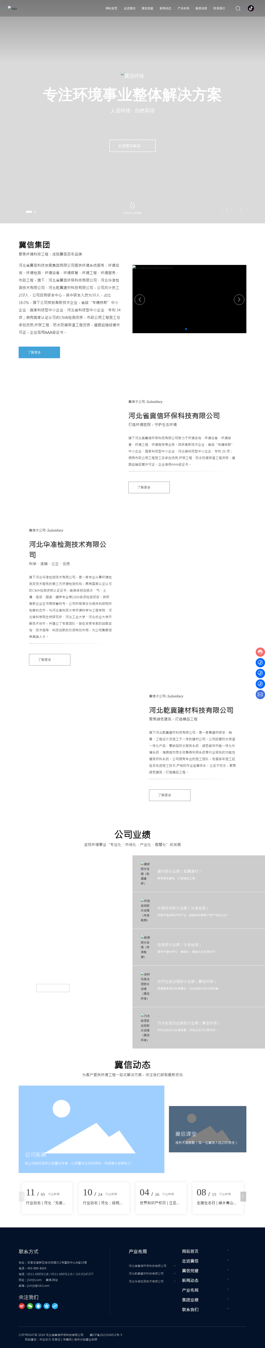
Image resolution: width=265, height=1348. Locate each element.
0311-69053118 (37, 1274)
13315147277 (84, 1274)
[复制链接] (56, 1306)
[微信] (31, 1306)
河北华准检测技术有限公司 (146, 1281)
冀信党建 (190, 1270)
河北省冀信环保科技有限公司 (147, 1266)
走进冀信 (190, 1261)
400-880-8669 (36, 1268)
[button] (29, 212)
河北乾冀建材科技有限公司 (146, 1273)
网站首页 (190, 1251)
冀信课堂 (186, 1134)
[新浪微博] (23, 1306)
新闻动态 (190, 1280)
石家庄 (56, 1339)
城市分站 (80, 1339)
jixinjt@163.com (38, 1286)
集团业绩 (190, 1300)
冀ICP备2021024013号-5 (106, 1335)
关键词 (67, 1339)
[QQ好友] (39, 1306)
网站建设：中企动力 (38, 1339)
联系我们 (190, 1309)
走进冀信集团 (129, 145)
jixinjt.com (34, 1280)
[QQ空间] (47, 1306)
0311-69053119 (61, 1274)
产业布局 (190, 1290)
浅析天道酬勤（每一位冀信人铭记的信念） (206, 1143)
